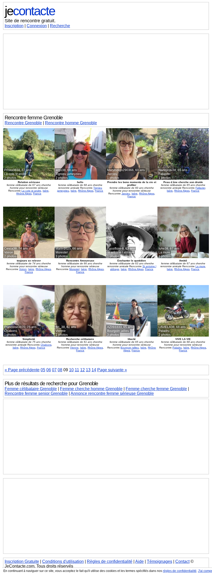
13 (88, 370)
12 (82, 370)
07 (54, 370)
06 (48, 370)
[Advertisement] (106, 71)
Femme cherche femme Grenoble (156, 389)
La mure (200, 266)
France (37, 193)
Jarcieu (126, 193)
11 (77, 370)
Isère (46, 190)
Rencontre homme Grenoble (71, 123)
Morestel (74, 269)
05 (43, 370)
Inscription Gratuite (22, 561)
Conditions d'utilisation (63, 561)
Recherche (60, 26)
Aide (139, 561)
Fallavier (200, 187)
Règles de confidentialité (109, 561)
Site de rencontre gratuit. (30, 20)
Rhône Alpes (24, 193)
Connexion (37, 26)
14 (94, 370)
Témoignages (159, 561)
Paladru (177, 347)
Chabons (46, 344)
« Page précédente (22, 370)
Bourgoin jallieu (129, 347)
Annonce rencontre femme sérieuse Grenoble (112, 393)
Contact (182, 561)
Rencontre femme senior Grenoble (36, 393)
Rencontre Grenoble (23, 123)
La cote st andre (31, 190)
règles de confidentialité (179, 571)
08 (60, 370)
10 (71, 370)
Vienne (74, 347)
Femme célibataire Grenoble (31, 389)
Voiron (23, 269)
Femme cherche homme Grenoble (91, 389)
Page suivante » (112, 370)
